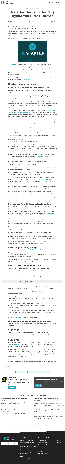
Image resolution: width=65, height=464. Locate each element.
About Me (12, 387)
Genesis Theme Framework (43, 442)
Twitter (59, 442)
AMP (39, 449)
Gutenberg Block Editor (34, 8)
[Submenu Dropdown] (53, 2)
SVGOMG (38, 270)
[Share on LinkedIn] (8, 367)
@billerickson (51, 425)
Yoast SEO (40, 447)
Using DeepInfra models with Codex (27, 440)
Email (59, 440)
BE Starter (11, 38)
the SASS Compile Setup (37, 249)
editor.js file (17, 323)
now (28, 79)
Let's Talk (38, 385)
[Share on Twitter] (4, 367)
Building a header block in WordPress (14, 398)
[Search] (62, 2)
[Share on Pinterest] (6, 367)
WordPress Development (44, 371)
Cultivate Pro (16, 344)
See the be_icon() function (15, 317)
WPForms (40, 451)
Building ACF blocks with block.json (46, 398)
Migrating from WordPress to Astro (27, 449)
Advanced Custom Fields (21, 371)
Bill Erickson (7, 2)
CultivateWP (13, 64)
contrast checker (18, 121)
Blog (27, 8)
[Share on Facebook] (2, 367)
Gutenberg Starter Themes (10, 410)
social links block (47, 179)
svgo (33, 270)
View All (21, 456)
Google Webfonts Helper (20, 112)
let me (24, 79)
